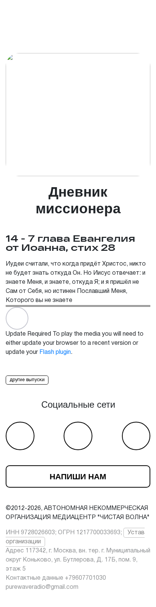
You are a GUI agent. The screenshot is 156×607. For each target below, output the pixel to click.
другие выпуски (27, 380)
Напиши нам (78, 476)
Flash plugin (55, 352)
